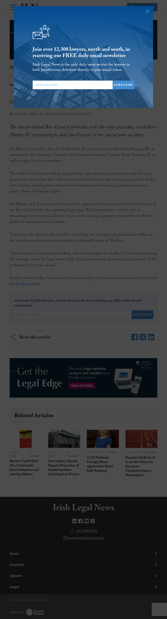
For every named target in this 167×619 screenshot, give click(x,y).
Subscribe (123, 85)
